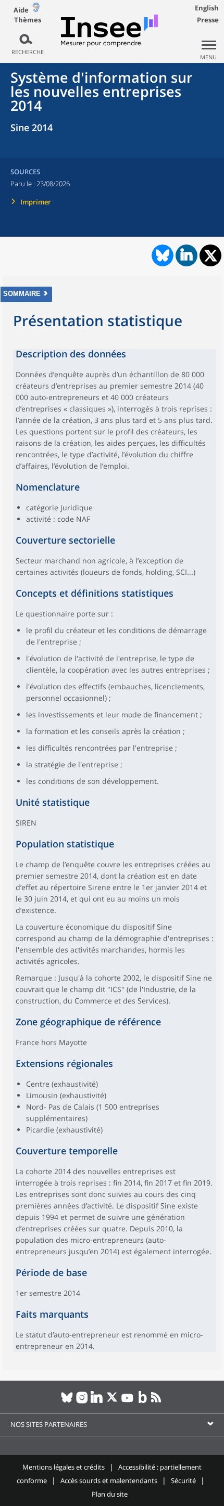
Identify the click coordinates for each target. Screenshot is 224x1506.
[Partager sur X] (210, 255)
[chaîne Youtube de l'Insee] (127, 1401)
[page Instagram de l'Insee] (82, 1401)
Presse (208, 19)
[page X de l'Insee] (112, 1401)
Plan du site (110, 1494)
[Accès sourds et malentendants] (36, 10)
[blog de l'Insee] (142, 1401)
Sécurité (183, 1480)
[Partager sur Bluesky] (161, 255)
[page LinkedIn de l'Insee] (97, 1401)
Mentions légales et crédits (63, 1467)
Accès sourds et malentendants (108, 1480)
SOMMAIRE (22, 294)
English (207, 7)
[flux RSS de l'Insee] (157, 1401)
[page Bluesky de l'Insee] (66, 1401)
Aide (21, 10)
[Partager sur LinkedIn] (186, 255)
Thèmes (27, 20)
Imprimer (35, 202)
